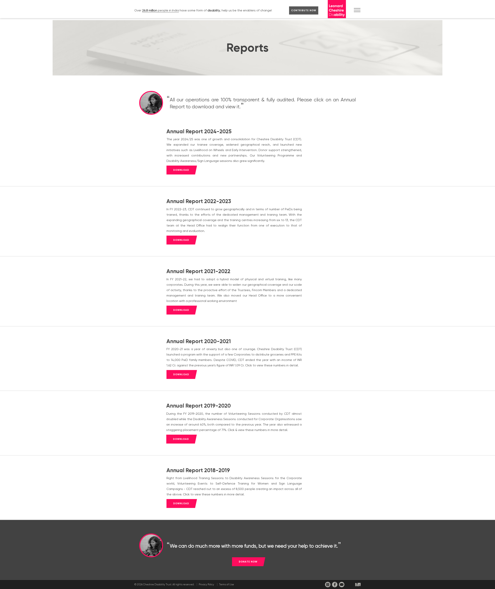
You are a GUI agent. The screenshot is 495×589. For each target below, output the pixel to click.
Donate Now (248, 561)
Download (181, 170)
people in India (160, 10)
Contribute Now (303, 10)
